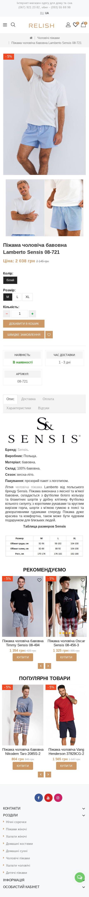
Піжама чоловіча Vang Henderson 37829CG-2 (66, 752)
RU (42, 13)
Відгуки (43, 408)
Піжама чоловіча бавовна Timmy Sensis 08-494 (22, 643)
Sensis (23, 450)
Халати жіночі (16, 836)
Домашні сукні (17, 851)
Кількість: (11, 307)
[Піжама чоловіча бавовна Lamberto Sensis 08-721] (25, 207)
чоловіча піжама (29, 487)
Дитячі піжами (16, 872)
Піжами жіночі (16, 829)
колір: (8, 273)
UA (47, 13)
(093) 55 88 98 (61, 7)
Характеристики (18, 408)
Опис (10, 399)
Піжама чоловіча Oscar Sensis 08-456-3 (66, 643)
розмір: (9, 290)
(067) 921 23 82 (29, 7)
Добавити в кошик (24, 323)
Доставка (28, 399)
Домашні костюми (19, 843)
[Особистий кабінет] (68, 25)
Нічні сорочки (16, 822)
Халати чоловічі (18, 865)
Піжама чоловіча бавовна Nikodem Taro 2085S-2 (22, 752)
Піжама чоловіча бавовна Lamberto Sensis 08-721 (46, 43)
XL (27, 297)
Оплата (48, 399)
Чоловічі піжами (48, 38)
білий (10, 280)
